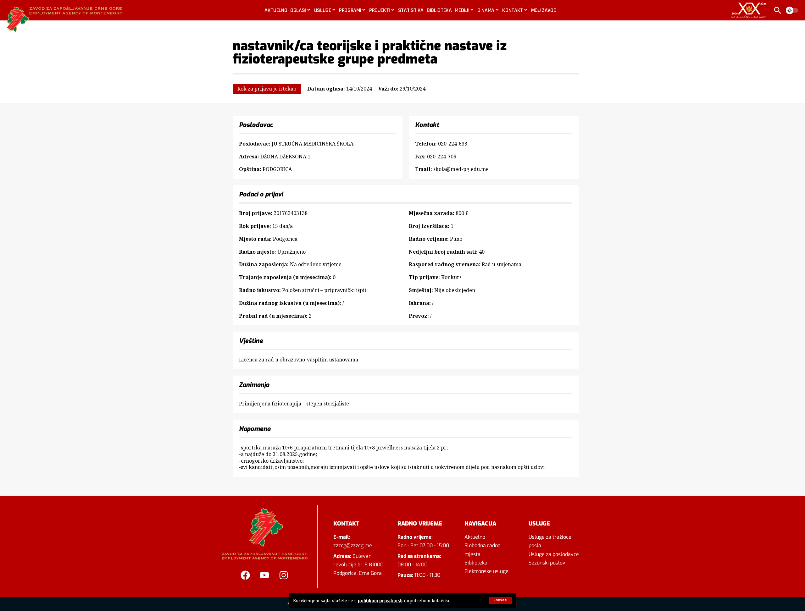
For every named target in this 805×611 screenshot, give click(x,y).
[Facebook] (245, 575)
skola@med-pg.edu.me (461, 169)
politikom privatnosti (380, 600)
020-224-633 (452, 143)
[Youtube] (264, 575)
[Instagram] (283, 575)
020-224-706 (441, 156)
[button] (500, 600)
